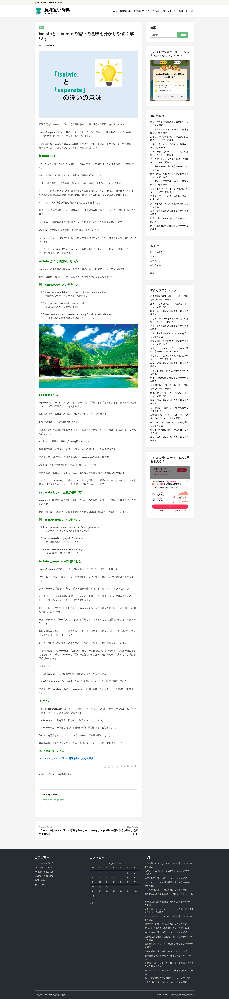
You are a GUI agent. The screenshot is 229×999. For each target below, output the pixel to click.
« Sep (92, 903)
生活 (181, 11)
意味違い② (139, 11)
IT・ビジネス (153, 11)
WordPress (174, 994)
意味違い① (125, 11)
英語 (41, 28)
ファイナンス (169, 11)
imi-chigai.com (47, 45)
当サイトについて (56, 2)
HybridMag (188, 994)
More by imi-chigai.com (53, 800)
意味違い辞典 (57, 9)
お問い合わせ (40, 2)
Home (114, 11)
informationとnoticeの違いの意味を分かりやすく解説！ (67, 758)
